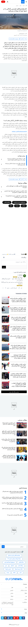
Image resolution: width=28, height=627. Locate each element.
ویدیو (26, 599)
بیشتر (26, 613)
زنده (3, 1)
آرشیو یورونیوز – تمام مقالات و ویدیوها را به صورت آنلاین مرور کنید (7, 604)
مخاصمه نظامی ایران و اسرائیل (14, 555)
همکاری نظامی (7, 202)
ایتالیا (14, 572)
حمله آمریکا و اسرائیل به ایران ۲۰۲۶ (14, 559)
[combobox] (14, 546)
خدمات (25, 609)
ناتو (11, 206)
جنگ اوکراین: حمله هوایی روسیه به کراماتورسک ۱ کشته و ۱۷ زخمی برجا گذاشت (16, 196)
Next (26, 593)
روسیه (17, 206)
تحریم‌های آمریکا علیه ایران (9, 562)
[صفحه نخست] (26, 5)
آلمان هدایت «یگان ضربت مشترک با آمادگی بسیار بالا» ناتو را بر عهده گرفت (15, 164)
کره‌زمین (11, 590)
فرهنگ (12, 596)
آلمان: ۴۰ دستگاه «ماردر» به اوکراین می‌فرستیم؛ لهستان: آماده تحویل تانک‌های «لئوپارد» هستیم (16, 159)
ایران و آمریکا (8, 569)
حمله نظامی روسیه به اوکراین (19, 202)
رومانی (17, 5)
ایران (20, 572)
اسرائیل (12, 566)
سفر (26, 596)
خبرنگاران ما (24, 602)
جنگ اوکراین (21, 562)
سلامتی (11, 593)
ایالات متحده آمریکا (18, 569)
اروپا (26, 587)
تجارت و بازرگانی (24, 590)
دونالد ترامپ (20, 566)
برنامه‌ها (11, 599)
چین (6, 566)
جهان (20, 5)
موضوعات (25, 584)
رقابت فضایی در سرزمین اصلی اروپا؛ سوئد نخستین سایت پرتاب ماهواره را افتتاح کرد (15, 191)
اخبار (23, 5)
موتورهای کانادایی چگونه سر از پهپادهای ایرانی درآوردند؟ (16, 186)
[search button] (3, 546)
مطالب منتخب (22, 420)
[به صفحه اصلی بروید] (23, 1)
